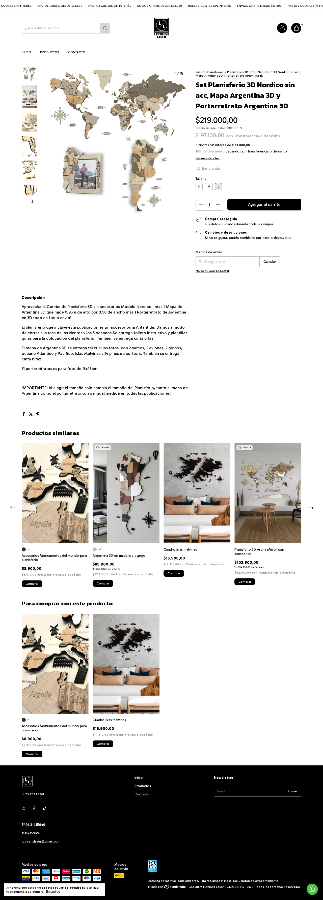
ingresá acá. (229, 881)
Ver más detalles (208, 158)
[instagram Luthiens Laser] (23, 808)
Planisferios (215, 72)
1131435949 (30, 833)
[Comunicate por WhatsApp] (312, 889)
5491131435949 (33, 825)
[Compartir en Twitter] (31, 414)
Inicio (26, 52)
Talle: (201, 179)
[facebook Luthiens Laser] (34, 808)
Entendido (53, 891)
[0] (296, 28)
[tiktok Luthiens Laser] (44, 808)
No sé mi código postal (212, 271)
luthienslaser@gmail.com (41, 841)
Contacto (76, 52)
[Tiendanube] (167, 888)
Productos (49, 52)
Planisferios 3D (237, 72)
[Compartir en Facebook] (24, 414)
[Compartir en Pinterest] (38, 414)
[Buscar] (105, 28)
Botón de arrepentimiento (260, 881)
